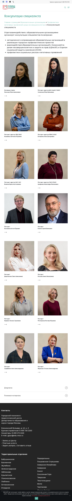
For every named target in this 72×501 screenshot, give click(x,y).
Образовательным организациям (32, 22)
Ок (36, 498)
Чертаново (42, 487)
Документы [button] (8, 388)
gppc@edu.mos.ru (15, 435)
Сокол (40, 471)
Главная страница (11, 22)
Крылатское (6, 475)
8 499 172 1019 (18, 433)
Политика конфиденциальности (41, 495)
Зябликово (6, 472)
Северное (41, 468)
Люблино (5, 481)
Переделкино (43, 458)
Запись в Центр (9, 440)
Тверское (41, 477)
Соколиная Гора (44, 474)
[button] (69, 7)
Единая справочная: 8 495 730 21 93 (59, 2)
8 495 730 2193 (25, 430)
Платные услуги (9, 443)
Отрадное (5, 488)
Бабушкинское (7, 459)
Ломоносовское (8, 478)
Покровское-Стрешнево (48, 461)
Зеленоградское (8, 469)
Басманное (6, 462)
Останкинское (7, 485)
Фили (39, 484)
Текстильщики (43, 481)
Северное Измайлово (46, 465)
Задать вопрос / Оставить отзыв (16, 445)
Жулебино (5, 466)
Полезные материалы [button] (12, 395)
